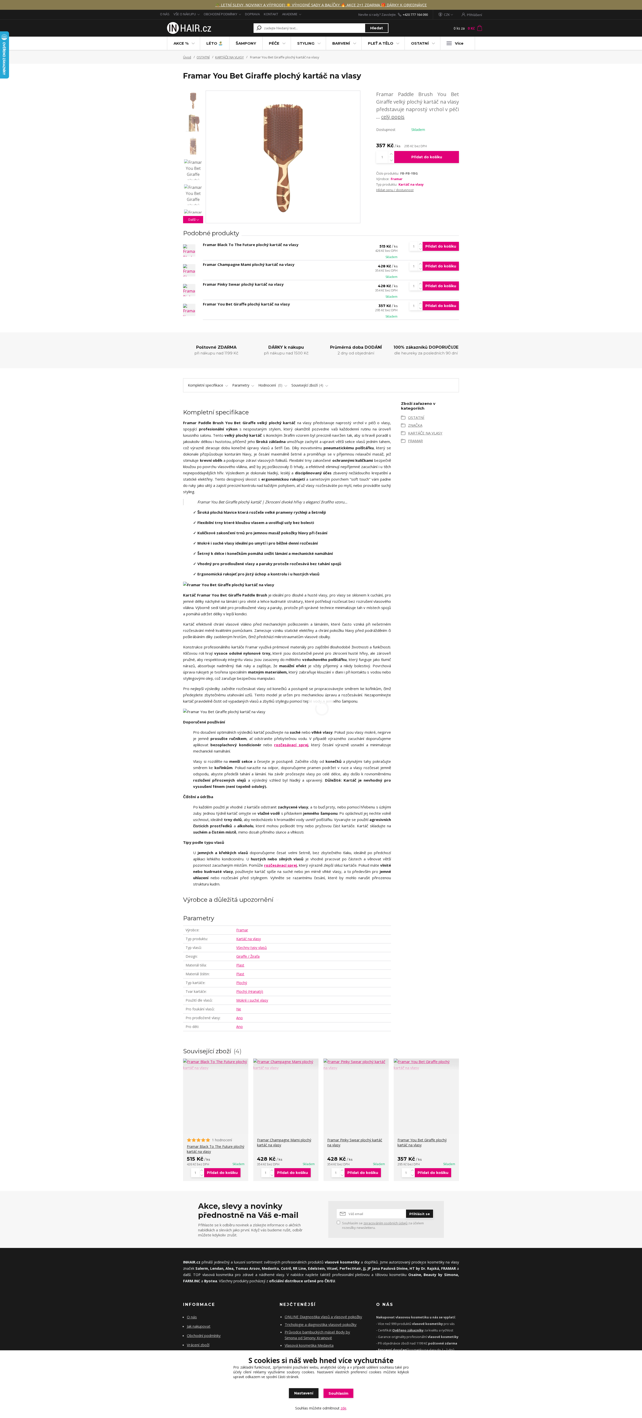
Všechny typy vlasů (251, 947)
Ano (239, 1017)
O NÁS (165, 14)
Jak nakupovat (198, 1326)
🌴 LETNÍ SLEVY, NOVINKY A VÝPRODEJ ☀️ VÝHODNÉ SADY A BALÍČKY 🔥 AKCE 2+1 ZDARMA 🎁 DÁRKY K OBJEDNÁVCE (321, 4)
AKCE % (181, 43)
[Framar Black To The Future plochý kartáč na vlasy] (189, 250)
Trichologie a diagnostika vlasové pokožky (321, 1324)
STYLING (305, 43)
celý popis (393, 116)
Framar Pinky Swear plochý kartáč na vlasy (243, 284)
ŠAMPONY (246, 43)
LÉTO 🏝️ (214, 43)
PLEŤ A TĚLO (380, 43)
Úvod (187, 57)
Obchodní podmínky (204, 1335)
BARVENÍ (341, 43)
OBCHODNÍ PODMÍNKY (220, 14)
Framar (397, 179)
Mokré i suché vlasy (252, 1000)
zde (343, 1408)
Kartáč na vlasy (411, 184)
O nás (192, 1316)
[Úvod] (188, 28)
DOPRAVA (252, 14)
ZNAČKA (415, 425)
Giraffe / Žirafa (248, 956)
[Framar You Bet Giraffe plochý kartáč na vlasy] (189, 310)
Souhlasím (338, 1393)
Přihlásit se (419, 1214)
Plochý (241, 982)
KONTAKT (271, 14)
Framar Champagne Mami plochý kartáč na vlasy (248, 264)
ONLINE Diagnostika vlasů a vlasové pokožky (323, 1316)
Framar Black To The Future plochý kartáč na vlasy (250, 244)
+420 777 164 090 (415, 14)
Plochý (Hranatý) (249, 991)
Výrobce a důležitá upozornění (228, 899)
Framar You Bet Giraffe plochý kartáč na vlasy (246, 304)
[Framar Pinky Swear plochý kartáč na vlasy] (189, 290)
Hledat (376, 28)
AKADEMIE (289, 14)
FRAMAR (415, 440)
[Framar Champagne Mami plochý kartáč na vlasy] (189, 270)
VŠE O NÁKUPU (185, 14)
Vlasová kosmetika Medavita (309, 1345)
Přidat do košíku (426, 157)
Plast (240, 965)
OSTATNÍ (420, 43)
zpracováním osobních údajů (385, 1223)
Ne (238, 1009)
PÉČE (274, 43)
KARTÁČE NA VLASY (229, 57)
